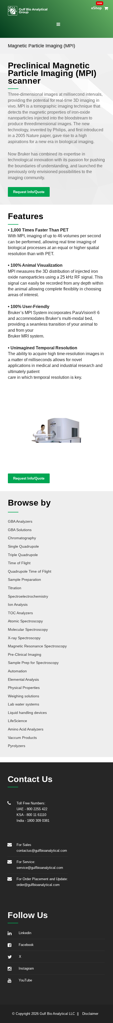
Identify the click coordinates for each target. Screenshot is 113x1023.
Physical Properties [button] (24, 688)
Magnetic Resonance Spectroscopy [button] (37, 646)
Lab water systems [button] (23, 704)
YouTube (24, 980)
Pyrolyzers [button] (16, 746)
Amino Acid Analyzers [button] (25, 729)
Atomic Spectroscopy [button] (25, 621)
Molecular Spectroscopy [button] (28, 629)
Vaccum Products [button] (22, 737)
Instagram (25, 968)
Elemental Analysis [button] (23, 679)
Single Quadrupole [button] (23, 546)
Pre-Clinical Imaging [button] (24, 654)
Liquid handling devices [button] (27, 712)
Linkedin (24, 933)
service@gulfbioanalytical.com (40, 868)
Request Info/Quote (28, 192)
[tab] (56, 520)
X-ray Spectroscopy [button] (24, 638)
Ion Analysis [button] (18, 604)
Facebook (25, 945)
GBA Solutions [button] (20, 530)
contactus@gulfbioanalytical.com (42, 851)
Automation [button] (17, 671)
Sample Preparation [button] (24, 579)
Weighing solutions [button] (23, 696)
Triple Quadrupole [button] (23, 555)
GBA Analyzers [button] (20, 521)
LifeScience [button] (17, 721)
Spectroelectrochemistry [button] (28, 596)
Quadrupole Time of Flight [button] (29, 571)
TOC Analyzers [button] (20, 613)
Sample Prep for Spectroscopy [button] (33, 663)
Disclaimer (90, 1014)
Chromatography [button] (22, 538)
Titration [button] (14, 588)
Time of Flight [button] (19, 563)
